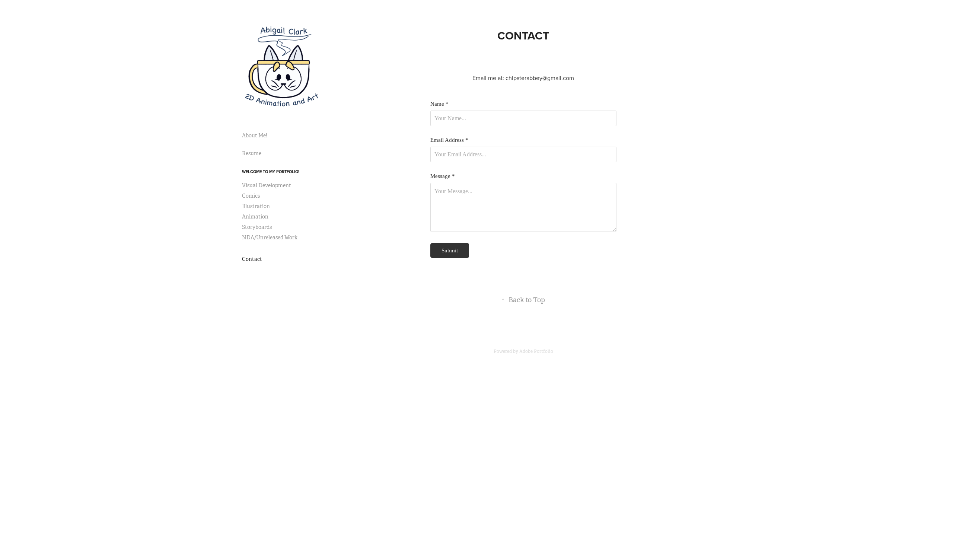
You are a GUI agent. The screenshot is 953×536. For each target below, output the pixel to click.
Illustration (256, 206)
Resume (251, 153)
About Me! (254, 135)
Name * (439, 104)
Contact (252, 259)
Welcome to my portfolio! (270, 172)
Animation (255, 216)
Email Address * (449, 140)
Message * (442, 176)
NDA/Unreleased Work (269, 237)
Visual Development (266, 185)
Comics (251, 195)
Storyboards (257, 227)
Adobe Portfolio (536, 351)
